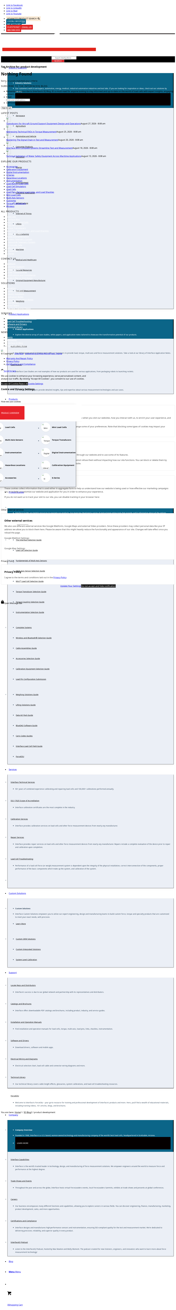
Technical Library (18, 1077)
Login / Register (16, 21)
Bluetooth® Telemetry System (20, 242)
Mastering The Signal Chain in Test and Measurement (32, 139)
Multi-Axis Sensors (15, 197)
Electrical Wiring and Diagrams (24, 1059)
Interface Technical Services (23, 782)
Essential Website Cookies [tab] (13, 438)
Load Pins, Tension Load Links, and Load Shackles (30, 192)
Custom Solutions (14, 291)
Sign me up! (6, 108)
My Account (14, 24)
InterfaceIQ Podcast (19, 1242)
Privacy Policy (59, 577)
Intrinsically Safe (14, 245)
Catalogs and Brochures (21, 1004)
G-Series (10, 175)
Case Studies (12, 302)
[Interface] (49, 55)
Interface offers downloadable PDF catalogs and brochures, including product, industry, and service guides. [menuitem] (60, 1010)
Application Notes (14, 296)
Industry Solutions (15, 294)
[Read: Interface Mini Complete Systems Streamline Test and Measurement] (8, 145)
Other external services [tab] (12, 509)
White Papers (12, 305)
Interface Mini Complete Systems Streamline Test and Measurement (39, 148)
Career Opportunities (16, 272)
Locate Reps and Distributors (23, 985)
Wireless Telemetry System (19, 239)
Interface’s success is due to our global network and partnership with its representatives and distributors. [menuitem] (59, 992)
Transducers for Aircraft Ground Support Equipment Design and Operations (43, 123)
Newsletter (11, 340)
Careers (14, 1199)
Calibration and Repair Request (21, 318)
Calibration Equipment (17, 169)
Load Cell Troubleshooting (22, 859)
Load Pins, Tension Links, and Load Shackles (27, 230)
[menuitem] (90, 351)
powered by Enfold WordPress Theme (43, 353)
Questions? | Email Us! (19, 27)
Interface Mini (13, 219)
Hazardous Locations (16, 178)
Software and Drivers (20, 1040)
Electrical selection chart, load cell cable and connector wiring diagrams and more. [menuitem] (50, 1065)
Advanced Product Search (22, 18)
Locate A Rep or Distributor (19, 278)
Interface (19, 353)
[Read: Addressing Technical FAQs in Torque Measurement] (8, 128)
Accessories (12, 166)
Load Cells (11, 189)
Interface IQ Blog (14, 343)
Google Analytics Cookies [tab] (13, 472)
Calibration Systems (16, 248)
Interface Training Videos (18, 308)
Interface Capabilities (20, 1159)
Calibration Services (19, 819)
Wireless (10, 206)
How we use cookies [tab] (11, 401)
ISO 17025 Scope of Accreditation (25, 800)
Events (9, 337)
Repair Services (17, 837)
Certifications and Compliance (24, 1221)
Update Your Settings (70, 586)
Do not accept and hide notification (98, 586)
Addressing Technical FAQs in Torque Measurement (31, 131)
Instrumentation (14, 180)
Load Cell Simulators (16, 186)
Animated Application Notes (19, 299)
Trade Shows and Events (21, 1181)
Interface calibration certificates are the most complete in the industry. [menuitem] (45, 807)
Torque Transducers (16, 203)
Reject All (23, 383)
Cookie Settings (35, 383)
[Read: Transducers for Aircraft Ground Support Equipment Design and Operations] (8, 120)
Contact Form (12, 269)
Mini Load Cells (13, 195)
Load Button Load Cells (17, 183)
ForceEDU (15, 1096)
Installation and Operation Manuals (26, 1022)
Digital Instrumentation (17, 172)
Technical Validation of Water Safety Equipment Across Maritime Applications (43, 156)
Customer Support (15, 266)
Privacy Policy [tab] (7, 561)
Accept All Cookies (10, 383)
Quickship (11, 200)
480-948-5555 (13, 30)
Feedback (10, 263)
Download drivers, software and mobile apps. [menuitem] (34, 1047)
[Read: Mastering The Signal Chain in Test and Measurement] (8, 137)
